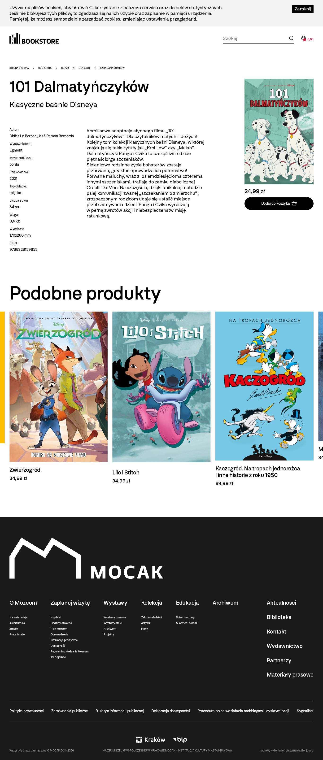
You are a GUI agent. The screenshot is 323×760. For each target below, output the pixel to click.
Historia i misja (18, 617)
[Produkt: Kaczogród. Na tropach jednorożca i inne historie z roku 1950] (264, 399)
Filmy (144, 628)
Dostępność (58, 645)
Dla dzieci (84, 67)
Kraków (150, 739)
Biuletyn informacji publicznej (120, 711)
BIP (180, 739)
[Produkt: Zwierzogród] (58, 396)
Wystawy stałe (113, 623)
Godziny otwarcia (61, 623)
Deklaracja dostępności (170, 711)
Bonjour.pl (307, 750)
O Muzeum (23, 602)
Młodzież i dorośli (186, 623)
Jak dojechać (58, 657)
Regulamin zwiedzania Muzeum (69, 651)
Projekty (109, 634)
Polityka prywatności (26, 711)
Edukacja (187, 602)
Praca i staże (17, 634)
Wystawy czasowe (115, 617)
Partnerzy (279, 660)
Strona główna (19, 67)
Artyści (145, 623)
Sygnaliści (305, 711)
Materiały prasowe (290, 674)
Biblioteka (279, 617)
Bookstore (45, 67)
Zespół (13, 628)
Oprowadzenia (59, 634)
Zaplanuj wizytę (70, 602)
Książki (65, 67)
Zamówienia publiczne (69, 711)
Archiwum (110, 628)
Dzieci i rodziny (185, 617)
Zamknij (303, 9)
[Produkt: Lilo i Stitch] (161, 398)
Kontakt (276, 631)
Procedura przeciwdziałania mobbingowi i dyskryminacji (243, 711)
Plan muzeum (59, 628)
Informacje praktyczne (64, 640)
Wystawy (115, 602)
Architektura (17, 623)
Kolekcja (151, 602)
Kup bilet (56, 617)
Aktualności (281, 602)
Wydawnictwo (285, 646)
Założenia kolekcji (151, 617)
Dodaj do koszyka (275, 203)
